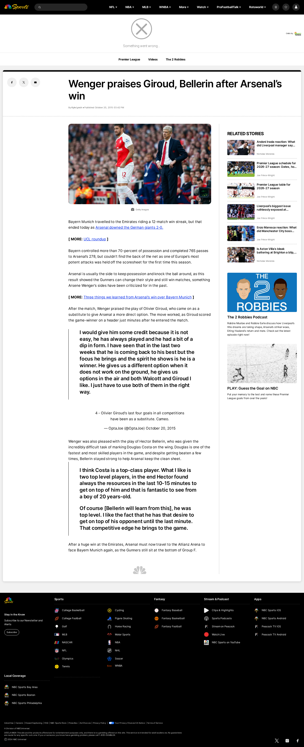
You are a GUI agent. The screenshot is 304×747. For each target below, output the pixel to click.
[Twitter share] (23, 82)
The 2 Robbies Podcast (247, 317)
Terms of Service (155, 723)
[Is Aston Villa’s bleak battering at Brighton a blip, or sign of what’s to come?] (241, 254)
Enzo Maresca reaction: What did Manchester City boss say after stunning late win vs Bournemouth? (277, 229)
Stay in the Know (14, 614)
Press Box (73, 723)
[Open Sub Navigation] (116, 7)
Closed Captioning (34, 723)
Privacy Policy (99, 723)
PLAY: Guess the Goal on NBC (252, 388)
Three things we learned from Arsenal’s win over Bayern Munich (138, 297)
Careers (19, 723)
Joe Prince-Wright (266, 175)
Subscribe (12, 632)
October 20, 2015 (161, 428)
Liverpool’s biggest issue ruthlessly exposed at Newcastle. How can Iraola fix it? (277, 207)
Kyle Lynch (76, 107)
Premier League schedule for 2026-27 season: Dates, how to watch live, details (277, 164)
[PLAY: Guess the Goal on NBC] (262, 363)
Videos (153, 59)
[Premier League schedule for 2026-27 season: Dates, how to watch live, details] (241, 169)
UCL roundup (95, 239)
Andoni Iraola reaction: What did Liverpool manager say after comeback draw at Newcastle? (276, 143)
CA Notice (140, 723)
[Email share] (35, 82)
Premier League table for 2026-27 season (273, 186)
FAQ (46, 723)
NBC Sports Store (58, 723)
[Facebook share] (12, 82)
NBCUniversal (23, 728)
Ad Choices (85, 723)
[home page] (16, 7)
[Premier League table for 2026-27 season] (241, 190)
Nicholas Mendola (265, 154)
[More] (275, 7)
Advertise (8, 723)
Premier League (129, 59)
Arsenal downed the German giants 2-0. (129, 227)
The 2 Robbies (175, 59)
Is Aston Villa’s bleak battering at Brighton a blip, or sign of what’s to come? (275, 250)
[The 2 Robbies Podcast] (262, 292)
